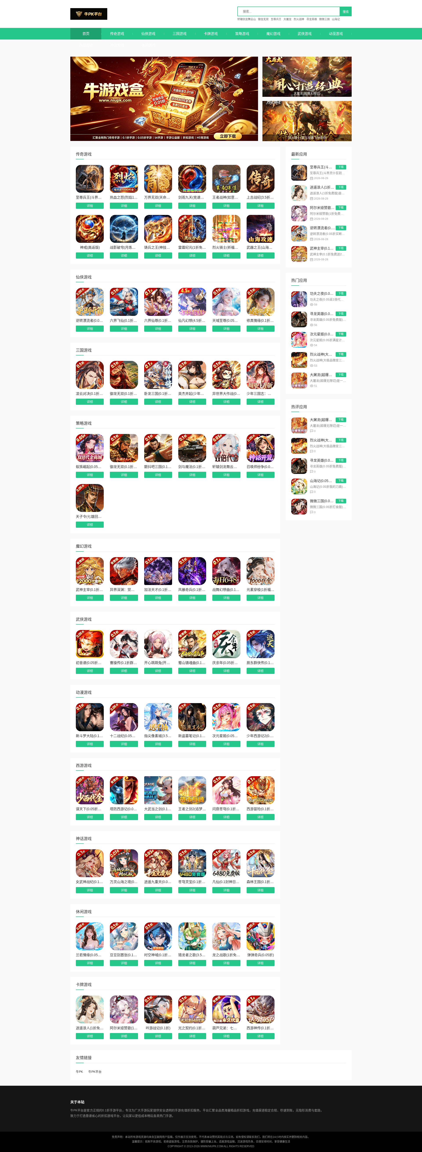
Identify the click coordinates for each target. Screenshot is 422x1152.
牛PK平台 (96, 14)
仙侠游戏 (148, 34)
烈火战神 (299, 19)
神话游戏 (117, 45)
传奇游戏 (117, 34)
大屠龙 (287, 19)
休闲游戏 (149, 45)
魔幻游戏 (273, 34)
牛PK (79, 1071)
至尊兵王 (276, 19)
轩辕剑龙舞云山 (246, 19)
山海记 (336, 19)
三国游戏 (180, 34)
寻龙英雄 (311, 19)
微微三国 (324, 19)
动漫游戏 (336, 34)
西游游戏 (86, 45)
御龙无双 (263, 19)
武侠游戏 (305, 34)
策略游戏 (242, 34)
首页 (85, 34)
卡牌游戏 (211, 34)
